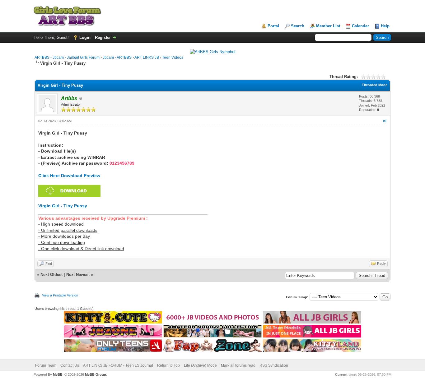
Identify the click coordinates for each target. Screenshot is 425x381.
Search (297, 26)
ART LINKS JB (146, 57)
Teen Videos (172, 57)
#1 (385, 121)
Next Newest (78, 274)
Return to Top (168, 365)
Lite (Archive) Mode (200, 365)
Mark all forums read (238, 365)
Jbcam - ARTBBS (117, 57)
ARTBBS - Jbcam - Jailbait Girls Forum (67, 57)
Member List (328, 26)
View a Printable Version (60, 295)
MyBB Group (95, 374)
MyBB (58, 374)
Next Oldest (51, 274)
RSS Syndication (273, 365)
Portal (273, 26)
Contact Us (69, 365)
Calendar (360, 26)
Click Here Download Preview (69, 175)
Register (103, 37)
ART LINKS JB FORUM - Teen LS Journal (118, 365)
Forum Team (45, 365)
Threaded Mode (374, 85)
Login (85, 37)
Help (385, 26)
